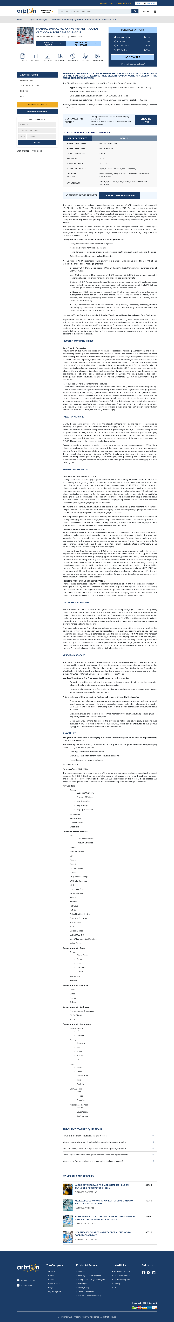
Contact (146, 11)
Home (19, 19)
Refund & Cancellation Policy (89, 1296)
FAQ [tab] (22, 96)
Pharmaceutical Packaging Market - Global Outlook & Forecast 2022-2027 (85, 19)
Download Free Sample (37, 105)
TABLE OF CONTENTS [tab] (29, 85)
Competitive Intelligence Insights (91, 1279)
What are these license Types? (133, 64)
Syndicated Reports (122, 1279)
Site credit (152, 1303)
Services (81, 1271)
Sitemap (117, 1284)
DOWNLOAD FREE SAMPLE (119, 195)
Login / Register (54, 1292)
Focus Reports (123, 3)
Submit (37, 143)
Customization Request (37, 111)
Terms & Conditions (86, 1292)
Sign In (140, 3)
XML (115, 1288)
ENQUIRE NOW (146, 120)
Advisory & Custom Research (89, 1276)
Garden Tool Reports (122, 1271)
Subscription (106, 3)
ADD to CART (132, 57)
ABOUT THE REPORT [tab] (29, 75)
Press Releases (54, 1284)
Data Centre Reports (122, 1276)
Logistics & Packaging (38, 19)
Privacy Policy (83, 1288)
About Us (52, 1271)
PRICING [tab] (24, 91)
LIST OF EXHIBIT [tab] (27, 80)
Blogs (50, 1288)
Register (150, 3)
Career (51, 1279)
